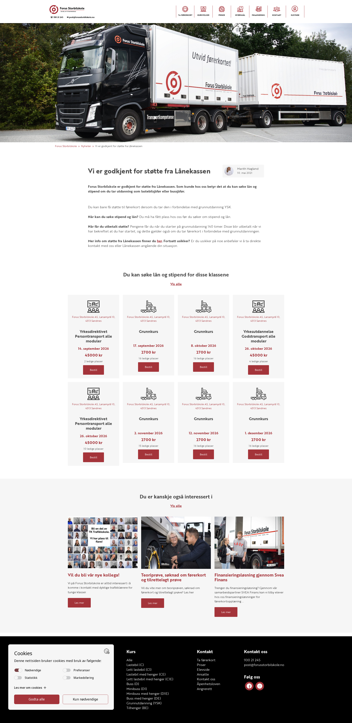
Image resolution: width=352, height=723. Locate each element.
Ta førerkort (206, 660)
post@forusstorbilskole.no (264, 664)
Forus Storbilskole (66, 146)
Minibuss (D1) (136, 688)
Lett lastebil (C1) (138, 669)
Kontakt (205, 651)
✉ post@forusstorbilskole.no (81, 17)
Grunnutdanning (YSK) (144, 703)
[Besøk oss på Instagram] (259, 686)
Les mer (79, 603)
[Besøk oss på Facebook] (249, 686)
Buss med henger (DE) (143, 698)
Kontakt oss (206, 679)
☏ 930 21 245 (56, 17)
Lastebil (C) (135, 664)
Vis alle (176, 284)
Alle (129, 660)
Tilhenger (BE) (137, 707)
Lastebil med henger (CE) (146, 674)
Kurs (130, 651)
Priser (201, 664)
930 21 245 (252, 660)
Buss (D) (132, 683)
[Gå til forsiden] (72, 9)
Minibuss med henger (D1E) (147, 693)
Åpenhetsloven (208, 683)
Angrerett (204, 688)
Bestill (93, 370)
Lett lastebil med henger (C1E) (149, 679)
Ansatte (203, 674)
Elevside (203, 669)
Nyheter (86, 146)
